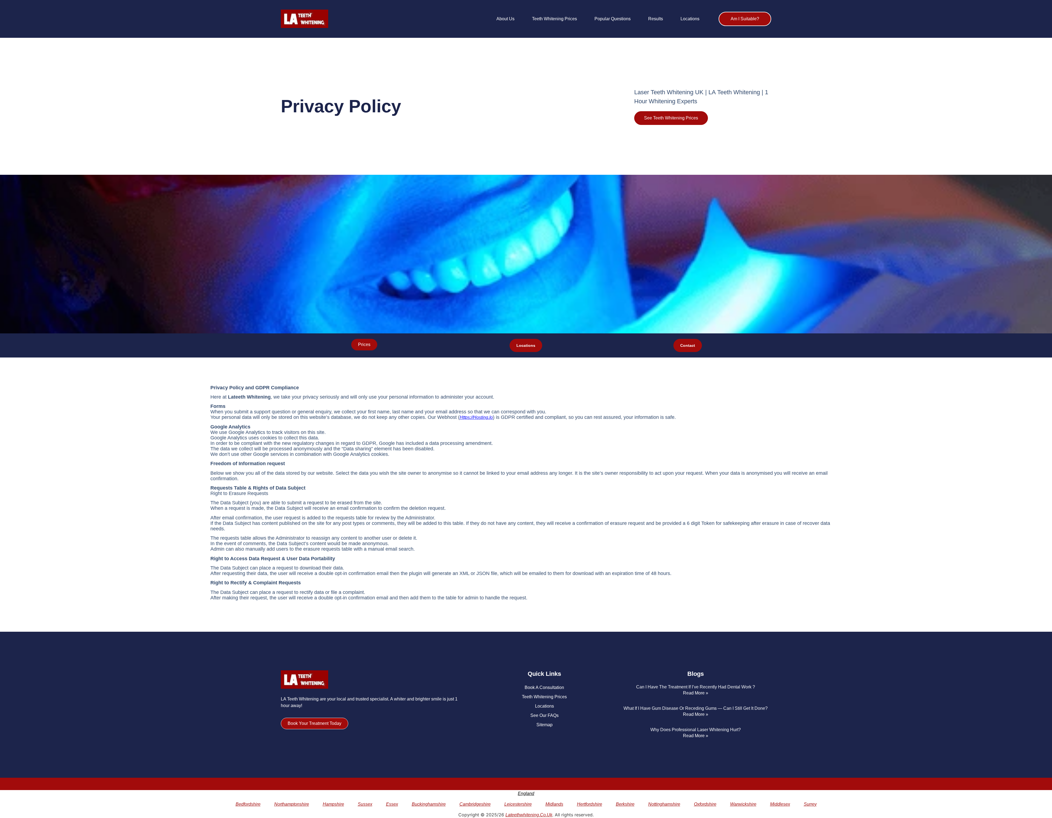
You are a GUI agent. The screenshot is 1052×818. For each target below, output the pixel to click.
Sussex (365, 804)
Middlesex (780, 804)
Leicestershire (518, 804)
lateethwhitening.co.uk (528, 815)
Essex (392, 804)
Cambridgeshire (475, 804)
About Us (505, 18)
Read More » (695, 693)
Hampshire (333, 804)
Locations (690, 18)
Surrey (810, 804)
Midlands (554, 804)
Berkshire (625, 804)
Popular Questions (612, 18)
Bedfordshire (248, 804)
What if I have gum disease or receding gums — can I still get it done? (696, 708)
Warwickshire (743, 804)
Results (655, 18)
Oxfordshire (705, 804)
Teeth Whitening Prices (554, 18)
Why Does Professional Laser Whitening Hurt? (695, 729)
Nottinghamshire (664, 804)
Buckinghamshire (429, 804)
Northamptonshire (291, 804)
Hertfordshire (589, 804)
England (526, 793)
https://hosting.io (476, 417)
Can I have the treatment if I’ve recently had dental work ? (695, 687)
